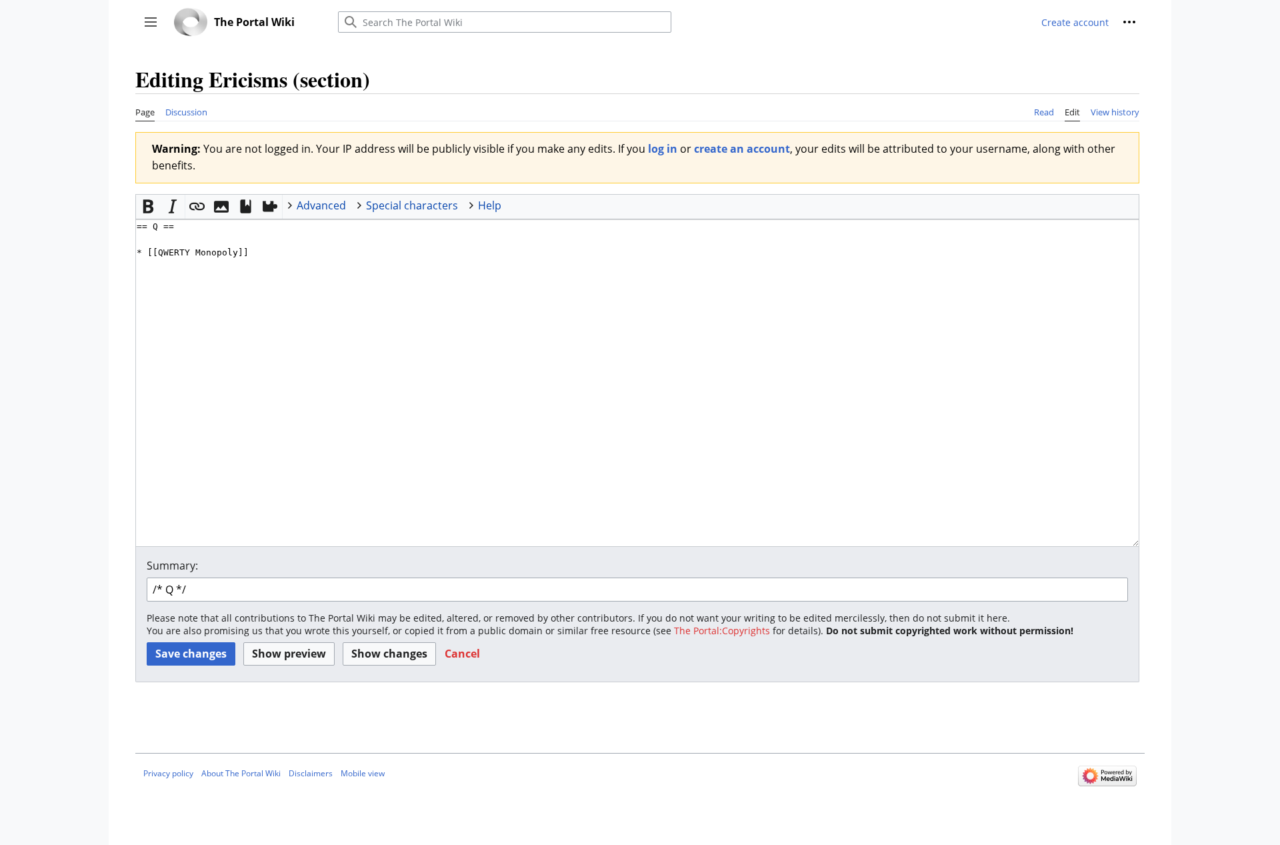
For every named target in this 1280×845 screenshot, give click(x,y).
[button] (150, 22)
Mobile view (363, 773)
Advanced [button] (321, 205)
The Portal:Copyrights (722, 630)
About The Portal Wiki (241, 773)
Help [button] (489, 205)
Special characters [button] (412, 205)
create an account (742, 148)
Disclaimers (311, 773)
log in (662, 148)
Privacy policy (168, 773)
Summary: (172, 565)
